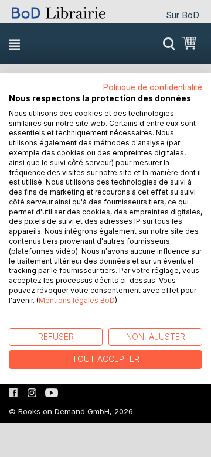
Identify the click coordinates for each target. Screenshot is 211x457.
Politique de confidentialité (152, 87)
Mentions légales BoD (77, 300)
